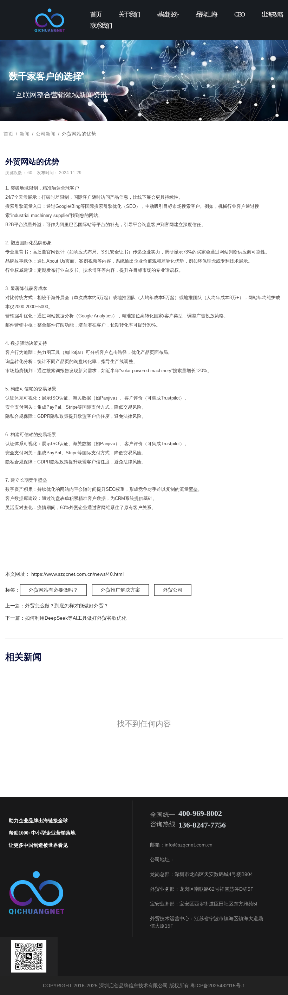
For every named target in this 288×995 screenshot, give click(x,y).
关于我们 (128, 14)
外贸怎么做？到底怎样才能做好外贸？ (67, 605)
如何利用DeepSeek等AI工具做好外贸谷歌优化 (75, 618)
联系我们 (100, 25)
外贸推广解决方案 (120, 590)
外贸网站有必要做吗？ (53, 590)
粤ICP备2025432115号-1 (217, 985)
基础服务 (167, 14)
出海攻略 (272, 14)
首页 (95, 14)
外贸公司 (173, 590)
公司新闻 (45, 134)
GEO (239, 14)
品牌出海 (206, 14)
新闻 (25, 134)
